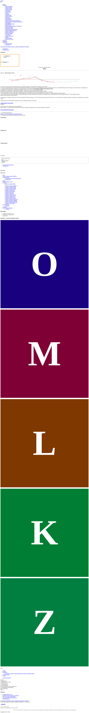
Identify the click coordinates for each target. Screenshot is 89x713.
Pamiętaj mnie (5, 160)
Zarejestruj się (5, 165)
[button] (6, 103)
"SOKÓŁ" (3, 704)
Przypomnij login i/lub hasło (8, 164)
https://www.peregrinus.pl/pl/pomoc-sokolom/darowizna (11, 113)
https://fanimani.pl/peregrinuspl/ (7, 109)
